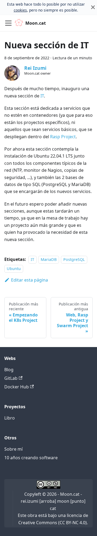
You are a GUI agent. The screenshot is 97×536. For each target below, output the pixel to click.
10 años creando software (31, 458)
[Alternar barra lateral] (8, 23)
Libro (9, 418)
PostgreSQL (74, 259)
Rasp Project (63, 137)
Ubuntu (14, 268)
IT (42, 96)
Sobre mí (13, 449)
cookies (20, 10)
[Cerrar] (93, 7)
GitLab (11, 378)
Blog (8, 370)
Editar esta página (29, 280)
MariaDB (49, 259)
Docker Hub (16, 387)
